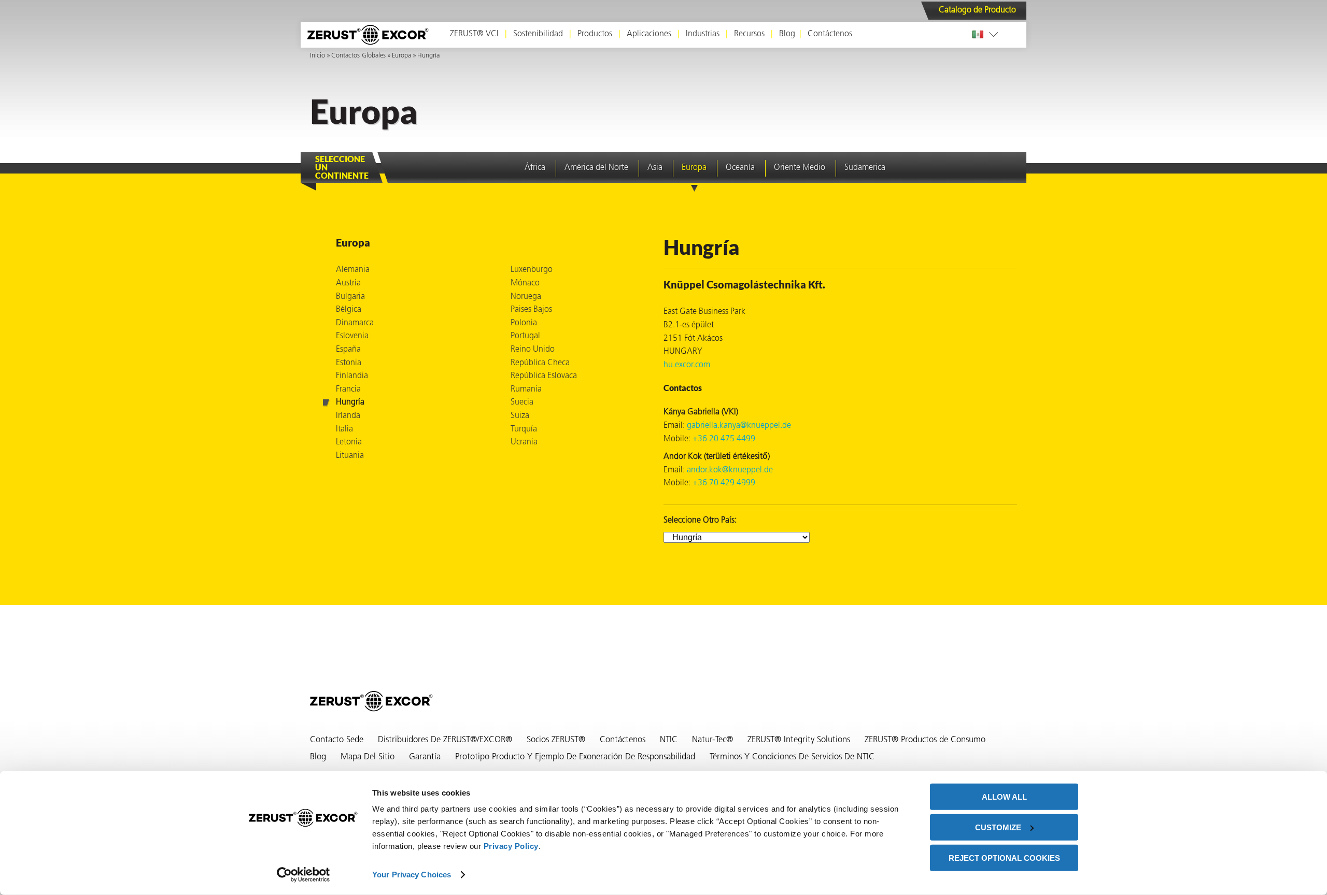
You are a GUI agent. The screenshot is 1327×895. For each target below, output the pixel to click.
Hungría (428, 56)
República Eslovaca (544, 376)
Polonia (524, 323)
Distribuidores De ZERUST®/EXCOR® (445, 740)
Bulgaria (350, 297)
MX (979, 34)
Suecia (522, 402)
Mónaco (525, 283)
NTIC (668, 740)
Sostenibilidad (538, 34)
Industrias (702, 34)
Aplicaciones (649, 34)
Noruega (526, 297)
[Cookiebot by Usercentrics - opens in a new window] (303, 875)
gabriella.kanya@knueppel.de (739, 426)
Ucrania (524, 442)
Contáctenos (830, 34)
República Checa (540, 363)
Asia (654, 168)
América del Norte (596, 168)
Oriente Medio (799, 168)
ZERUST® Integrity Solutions (798, 740)
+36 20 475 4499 (724, 439)
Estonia (348, 363)
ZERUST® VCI (474, 34)
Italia (344, 429)
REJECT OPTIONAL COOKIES (1004, 857)
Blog (787, 34)
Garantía (425, 757)
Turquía (524, 429)
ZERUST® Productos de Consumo (925, 740)
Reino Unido (533, 349)
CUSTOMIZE (998, 827)
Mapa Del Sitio (367, 757)
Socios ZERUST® (556, 740)
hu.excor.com (687, 365)
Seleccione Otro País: (700, 520)
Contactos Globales (358, 56)
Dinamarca (355, 323)
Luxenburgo (532, 270)
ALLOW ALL (1004, 796)
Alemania (353, 270)
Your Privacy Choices (411, 874)
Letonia (349, 442)
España (348, 349)
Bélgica (348, 310)
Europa (401, 56)
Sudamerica (864, 168)
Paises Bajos (531, 310)
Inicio (317, 56)
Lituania (350, 456)
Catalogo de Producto (977, 10)
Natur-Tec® (712, 740)
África (535, 168)
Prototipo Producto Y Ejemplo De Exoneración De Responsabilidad (575, 757)
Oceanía (740, 168)
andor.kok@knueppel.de (730, 470)
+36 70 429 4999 (724, 483)
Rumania (526, 389)
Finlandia (352, 376)
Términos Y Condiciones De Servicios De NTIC (792, 757)
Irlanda (348, 416)
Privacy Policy (511, 846)
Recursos (749, 34)
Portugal (525, 336)
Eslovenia (352, 336)
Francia (348, 389)
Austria (348, 283)
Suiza (520, 416)
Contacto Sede (336, 740)
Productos (594, 34)
